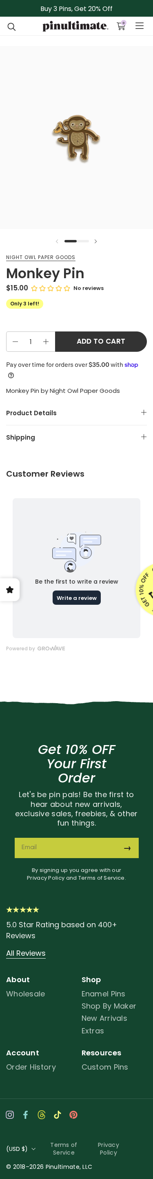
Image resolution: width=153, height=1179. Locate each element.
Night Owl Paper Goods (40, 257)
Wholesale (25, 994)
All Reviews (26, 953)
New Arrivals (105, 1018)
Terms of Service (101, 878)
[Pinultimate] (75, 26)
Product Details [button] (31, 413)
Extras (93, 1031)
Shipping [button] (20, 437)
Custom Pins (105, 1067)
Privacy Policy (45, 878)
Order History (31, 1067)
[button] (12, 26)
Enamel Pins (104, 994)
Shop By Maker (109, 1006)
